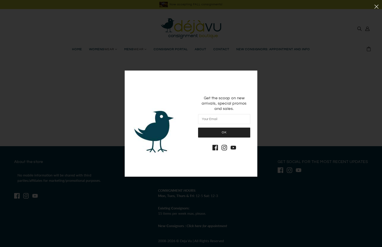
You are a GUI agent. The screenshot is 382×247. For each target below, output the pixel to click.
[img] (215, 147)
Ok (224, 132)
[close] (376, 6)
